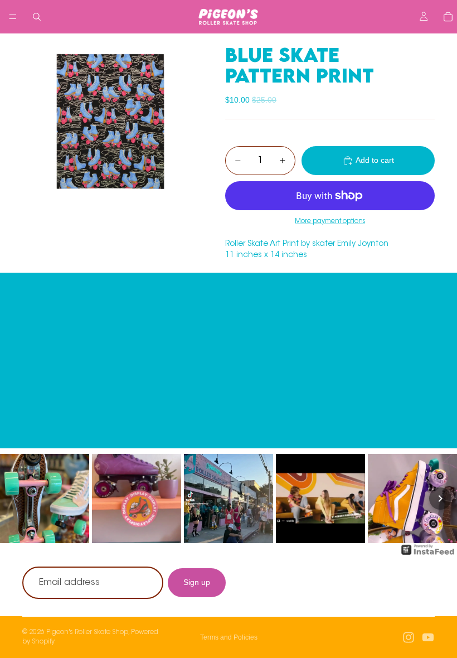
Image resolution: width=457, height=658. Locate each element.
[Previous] (17, 498)
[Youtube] (428, 637)
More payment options (330, 221)
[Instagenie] (428, 555)
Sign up (196, 582)
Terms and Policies (228, 637)
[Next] (440, 498)
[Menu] (13, 17)
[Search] (37, 16)
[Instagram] (408, 637)
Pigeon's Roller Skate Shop (87, 632)
